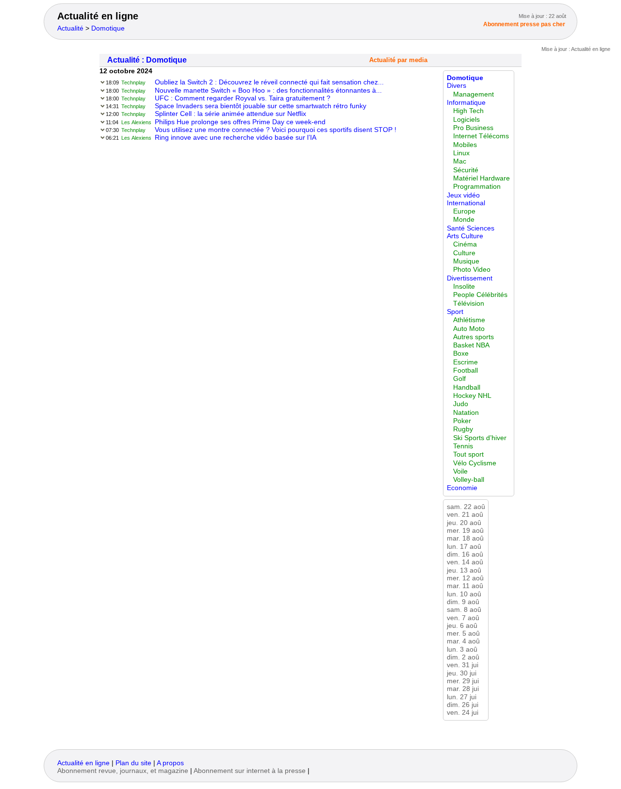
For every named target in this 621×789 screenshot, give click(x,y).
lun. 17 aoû (464, 546)
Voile (460, 471)
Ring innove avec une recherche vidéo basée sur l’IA (235, 137)
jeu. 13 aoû (464, 570)
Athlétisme (469, 320)
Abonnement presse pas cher (524, 24)
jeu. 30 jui (461, 673)
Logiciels (466, 119)
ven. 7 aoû (463, 618)
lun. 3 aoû (462, 649)
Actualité (70, 28)
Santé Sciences (470, 228)
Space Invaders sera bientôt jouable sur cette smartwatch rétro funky (260, 106)
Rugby (463, 429)
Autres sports (473, 337)
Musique (466, 261)
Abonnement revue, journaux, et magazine (122, 770)
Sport (455, 311)
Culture (464, 253)
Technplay (133, 82)
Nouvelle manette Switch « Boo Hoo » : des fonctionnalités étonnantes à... (268, 90)
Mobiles (465, 144)
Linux (461, 153)
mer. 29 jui (463, 681)
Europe (464, 211)
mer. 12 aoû (465, 578)
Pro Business (473, 128)
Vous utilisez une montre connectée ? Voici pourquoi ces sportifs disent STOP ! (275, 129)
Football (465, 370)
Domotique (108, 28)
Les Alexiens (136, 122)
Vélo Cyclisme (474, 463)
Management (473, 94)
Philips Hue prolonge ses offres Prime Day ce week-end (240, 122)
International (466, 203)
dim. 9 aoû (463, 602)
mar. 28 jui (463, 688)
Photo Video (471, 269)
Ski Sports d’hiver (480, 438)
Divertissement (469, 278)
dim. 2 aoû (463, 657)
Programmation (477, 186)
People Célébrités (480, 294)
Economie (462, 488)
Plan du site (133, 763)
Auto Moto (469, 328)
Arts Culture (465, 236)
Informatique (466, 102)
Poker (462, 421)
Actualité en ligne (97, 16)
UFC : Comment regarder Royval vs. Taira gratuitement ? (242, 98)
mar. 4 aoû (463, 641)
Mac (459, 161)
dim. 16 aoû (465, 554)
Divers (456, 85)
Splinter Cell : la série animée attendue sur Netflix (230, 113)
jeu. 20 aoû (464, 522)
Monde (463, 219)
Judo (460, 404)
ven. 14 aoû (465, 562)
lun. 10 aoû (464, 594)
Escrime (465, 362)
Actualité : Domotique (147, 60)
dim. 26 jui (462, 704)
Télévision (468, 303)
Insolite (464, 286)
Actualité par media (398, 60)
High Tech (468, 111)
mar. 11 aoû (465, 586)
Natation (466, 412)
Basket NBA (471, 345)
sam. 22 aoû (466, 506)
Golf (459, 378)
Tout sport (468, 454)
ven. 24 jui (462, 712)
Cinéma (465, 244)
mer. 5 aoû (463, 633)
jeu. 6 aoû (462, 625)
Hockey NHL (472, 395)
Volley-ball (468, 479)
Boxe (461, 353)
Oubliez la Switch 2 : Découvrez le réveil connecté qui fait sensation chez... (269, 82)
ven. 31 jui (462, 665)
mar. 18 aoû (465, 538)
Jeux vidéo (463, 195)
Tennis (463, 446)
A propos (170, 763)
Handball (466, 387)
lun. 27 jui (461, 697)
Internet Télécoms (481, 136)
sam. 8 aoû (464, 609)
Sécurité (465, 170)
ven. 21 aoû (465, 514)
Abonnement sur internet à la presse (250, 770)
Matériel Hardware (481, 178)
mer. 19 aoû (465, 530)
